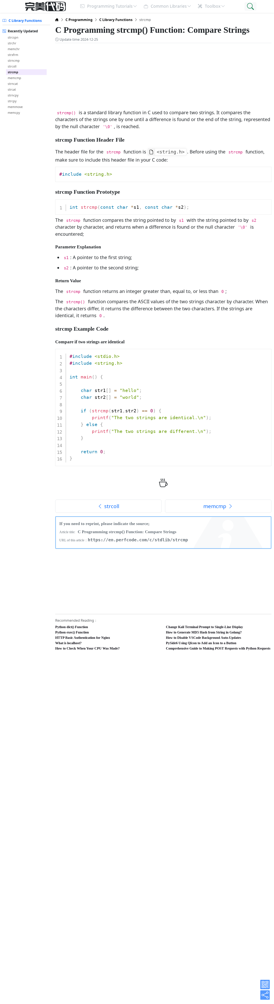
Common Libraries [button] (168, 6)
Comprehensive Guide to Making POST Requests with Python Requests (218, 648)
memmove (15, 107)
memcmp (14, 78)
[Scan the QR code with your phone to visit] (265, 984)
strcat (12, 89)
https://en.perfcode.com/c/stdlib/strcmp (138, 539)
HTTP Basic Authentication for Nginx (82, 637)
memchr (14, 49)
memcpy (14, 113)
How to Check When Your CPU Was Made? (87, 648)
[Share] (265, 995)
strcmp (13, 72)
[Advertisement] (163, 74)
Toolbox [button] (212, 6)
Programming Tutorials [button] (109, 6)
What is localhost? (68, 643)
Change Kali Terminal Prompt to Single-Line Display (204, 627)
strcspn (13, 37)
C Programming (79, 19)
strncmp (14, 61)
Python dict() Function (71, 627)
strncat (13, 84)
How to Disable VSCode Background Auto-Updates (203, 637)
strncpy (13, 95)
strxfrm (13, 55)
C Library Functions (25, 20)
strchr (12, 43)
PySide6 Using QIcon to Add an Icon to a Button (201, 643)
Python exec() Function (72, 632)
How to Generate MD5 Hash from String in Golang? (204, 632)
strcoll (12, 66)
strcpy (12, 101)
